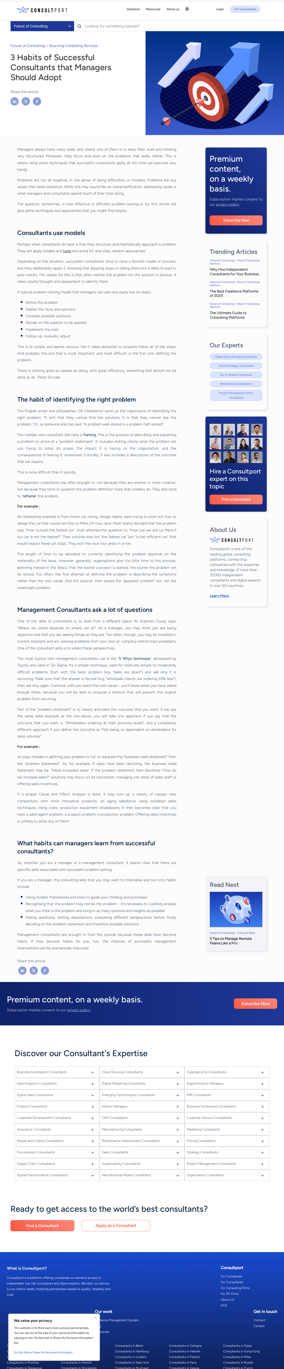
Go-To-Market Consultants (236, 374)
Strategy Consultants (202, 1152)
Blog (98, 1326)
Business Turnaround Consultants (211, 1106)
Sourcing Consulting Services (73, 45)
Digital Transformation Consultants (42, 1175)
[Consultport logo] (42, 9)
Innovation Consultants (34, 1129)
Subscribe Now (236, 220)
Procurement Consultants (35, 1152)
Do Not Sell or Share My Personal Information (43, 1352)
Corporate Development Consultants (44, 1118)
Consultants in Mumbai (23, 1362)
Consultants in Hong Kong (241, 1351)
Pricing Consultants (201, 1141)
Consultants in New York (132, 1362)
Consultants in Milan (237, 1357)
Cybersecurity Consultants (206, 1072)
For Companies (231, 1276)
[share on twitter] (26, 101)
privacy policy (227, 204)
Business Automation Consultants (42, 1072)
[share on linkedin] (15, 101)
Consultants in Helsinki (184, 1351)
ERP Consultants (199, 1095)
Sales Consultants (115, 1152)
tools (67, 251)
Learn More (219, 596)
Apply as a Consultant (115, 1225)
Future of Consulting (27, 45)
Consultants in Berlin (129, 1346)
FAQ (224, 1305)
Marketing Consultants (203, 1129)
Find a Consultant (236, 499)
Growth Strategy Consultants (236, 365)
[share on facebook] (37, 101)
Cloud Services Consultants (122, 1072)
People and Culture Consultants (40, 1141)
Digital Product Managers (205, 1083)
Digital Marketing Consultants (123, 1083)
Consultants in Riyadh (238, 1362)
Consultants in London (130, 1357)
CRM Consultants (115, 1118)
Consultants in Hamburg (132, 1351)
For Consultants (232, 1282)
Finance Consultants (32, 1106)
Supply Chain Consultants (36, 1164)
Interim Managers (114, 1106)
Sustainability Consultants (121, 1164)
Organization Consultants (205, 1175)
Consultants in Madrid (184, 1357)
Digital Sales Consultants (35, 1095)
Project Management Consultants (211, 1164)
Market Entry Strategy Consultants (236, 356)
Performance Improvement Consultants (131, 1141)
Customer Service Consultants (209, 1118)
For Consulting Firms (235, 1288)
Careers (259, 1326)
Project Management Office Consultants (236, 395)
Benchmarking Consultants (236, 383)
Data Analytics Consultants (37, 1083)
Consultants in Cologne (185, 1346)
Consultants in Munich (76, 1362)
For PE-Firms (230, 1294)
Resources (102, 1332)
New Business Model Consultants (126, 1175)
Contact (259, 1320)
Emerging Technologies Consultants (128, 1095)
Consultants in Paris (182, 1362)
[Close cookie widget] (96, 1318)
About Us (227, 1299)
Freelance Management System (117, 1320)
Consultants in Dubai (237, 1346)
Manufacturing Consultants (122, 1129)
